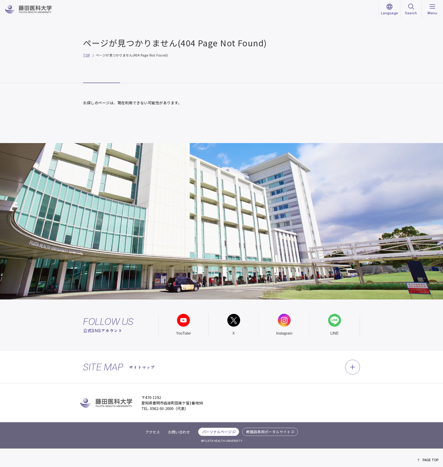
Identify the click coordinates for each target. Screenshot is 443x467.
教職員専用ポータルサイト (268, 431)
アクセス (152, 432)
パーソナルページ (217, 431)
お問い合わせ (179, 432)
